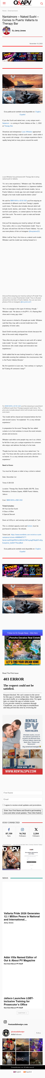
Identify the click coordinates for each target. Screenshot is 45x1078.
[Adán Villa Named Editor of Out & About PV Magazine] (22, 940)
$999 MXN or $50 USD (14, 500)
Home (4, 11)
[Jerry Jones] (7, 30)
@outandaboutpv (17, 1032)
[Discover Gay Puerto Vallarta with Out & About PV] (22, 2)
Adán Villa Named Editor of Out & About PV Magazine (20, 958)
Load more (21, 1013)
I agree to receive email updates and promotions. (23, 805)
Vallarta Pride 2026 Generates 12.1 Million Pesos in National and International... (22, 916)
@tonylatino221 (34, 231)
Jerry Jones (20, 30)
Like (9, 828)
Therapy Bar (8, 126)
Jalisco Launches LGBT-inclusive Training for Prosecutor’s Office (18, 1001)
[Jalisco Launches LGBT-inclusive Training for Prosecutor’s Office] (22, 981)
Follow (22, 828)
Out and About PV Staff (13, 964)
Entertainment (13, 11)
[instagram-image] (8, 1044)
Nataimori (5, 123)
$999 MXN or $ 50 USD (18, 201)
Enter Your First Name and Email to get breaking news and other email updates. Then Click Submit (22, 811)
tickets (30, 526)
